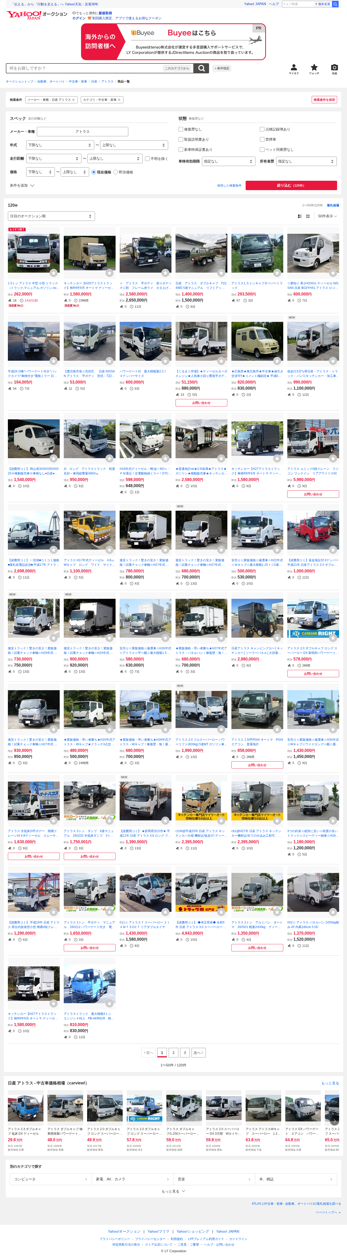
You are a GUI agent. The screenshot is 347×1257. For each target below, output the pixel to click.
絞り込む (291, 185)
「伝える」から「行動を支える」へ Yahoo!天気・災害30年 (54, 4)
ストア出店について (158, 1244)
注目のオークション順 (28, 216)
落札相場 (333, 205)
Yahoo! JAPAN (255, 4)
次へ (197, 1053)
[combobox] (84, 68)
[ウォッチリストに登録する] (54, 273)
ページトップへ (326, 1212)
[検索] (335, 4)
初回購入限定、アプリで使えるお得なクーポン (127, 18)
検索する (201, 68)
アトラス (107, 81)
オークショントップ (19, 81)
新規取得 (105, 13)
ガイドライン (238, 1239)
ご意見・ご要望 (188, 1244)
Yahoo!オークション (124, 1231)
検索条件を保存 (324, 100)
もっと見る (330, 1083)
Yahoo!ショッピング (193, 1231)
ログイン (79, 18)
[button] (173, 1191)
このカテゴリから (177, 68)
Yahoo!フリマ (158, 1231)
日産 (94, 81)
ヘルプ (274, 4)
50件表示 (325, 216)
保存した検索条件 (229, 185)
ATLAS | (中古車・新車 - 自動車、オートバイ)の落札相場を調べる (296, 1203)
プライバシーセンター (150, 1239)
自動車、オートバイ (51, 81)
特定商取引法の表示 (126, 1244)
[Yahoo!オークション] (38, 12)
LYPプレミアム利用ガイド (206, 1239)
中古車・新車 (78, 81)
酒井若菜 (324, 4)
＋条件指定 (221, 68)
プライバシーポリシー (115, 1239)
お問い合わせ (201, 403)
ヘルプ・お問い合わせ (219, 1244)
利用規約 (177, 1239)
